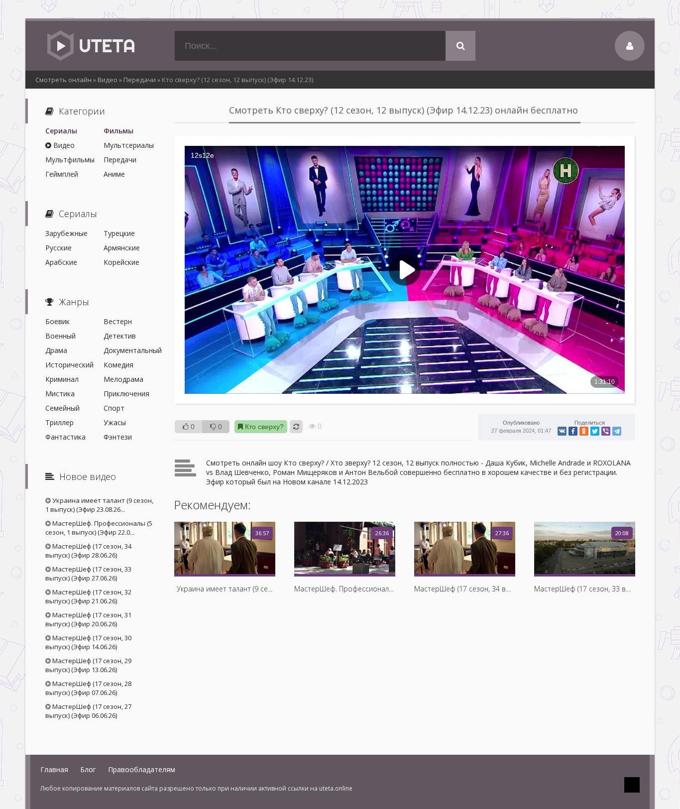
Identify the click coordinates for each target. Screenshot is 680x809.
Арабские (61, 262)
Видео (63, 145)
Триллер (59, 422)
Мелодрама (123, 379)
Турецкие (119, 233)
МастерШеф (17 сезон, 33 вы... (584, 588)
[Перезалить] (296, 426)
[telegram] (616, 431)
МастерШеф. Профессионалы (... (344, 588)
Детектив (120, 336)
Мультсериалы (129, 145)
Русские (58, 247)
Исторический (69, 364)
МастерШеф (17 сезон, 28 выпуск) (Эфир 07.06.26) (88, 688)
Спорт (114, 408)
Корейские (121, 262)
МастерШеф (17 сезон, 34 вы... (464, 588)
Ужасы (115, 422)
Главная (54, 769)
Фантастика (65, 437)
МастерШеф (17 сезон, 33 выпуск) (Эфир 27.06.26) (88, 573)
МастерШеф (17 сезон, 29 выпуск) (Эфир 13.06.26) (88, 665)
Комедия (118, 364)
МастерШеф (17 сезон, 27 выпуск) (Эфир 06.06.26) (88, 711)
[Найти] (460, 46)
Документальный (129, 350)
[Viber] (605, 431)
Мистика (60, 393)
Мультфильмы (70, 159)
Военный (60, 336)
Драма (56, 350)
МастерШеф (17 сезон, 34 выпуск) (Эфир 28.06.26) (88, 551)
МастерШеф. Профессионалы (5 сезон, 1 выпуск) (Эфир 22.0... (98, 528)
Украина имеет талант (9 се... (224, 588)
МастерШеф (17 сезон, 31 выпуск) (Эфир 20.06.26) (88, 619)
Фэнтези (118, 437)
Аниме (114, 174)
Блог (88, 769)
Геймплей (61, 174)
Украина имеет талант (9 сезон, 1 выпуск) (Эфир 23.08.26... (99, 505)
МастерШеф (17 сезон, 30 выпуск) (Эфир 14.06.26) (88, 642)
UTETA (90, 46)
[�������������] (583, 431)
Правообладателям (141, 769)
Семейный (62, 408)
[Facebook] (572, 431)
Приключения (126, 393)
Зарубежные (66, 233)
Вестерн (118, 321)
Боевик (57, 321)
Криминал (62, 379)
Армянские (122, 247)
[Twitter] (594, 431)
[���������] (562, 431)
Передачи (120, 159)
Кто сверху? (263, 427)
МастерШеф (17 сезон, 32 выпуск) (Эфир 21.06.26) (88, 596)
